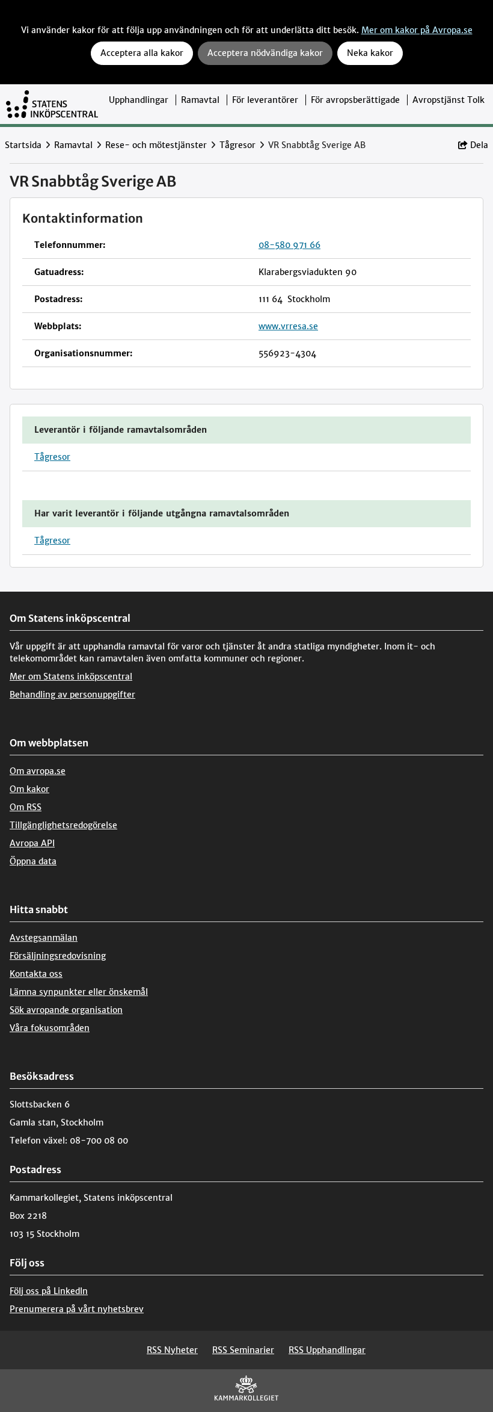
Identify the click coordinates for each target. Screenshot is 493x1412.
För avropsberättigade (355, 99)
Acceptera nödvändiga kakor (265, 53)
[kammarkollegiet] (246, 1390)
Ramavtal (200, 99)
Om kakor (29, 789)
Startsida (23, 145)
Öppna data (33, 861)
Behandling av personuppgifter (72, 694)
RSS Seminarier (243, 1350)
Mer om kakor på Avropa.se (417, 30)
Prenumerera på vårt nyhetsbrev (77, 1309)
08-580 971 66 (289, 245)
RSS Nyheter (172, 1350)
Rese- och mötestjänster (156, 145)
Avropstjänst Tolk (448, 99)
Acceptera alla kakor (141, 53)
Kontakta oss (36, 973)
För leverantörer (265, 99)
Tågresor (237, 145)
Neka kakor (370, 53)
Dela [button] (479, 145)
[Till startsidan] (52, 104)
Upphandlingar (138, 99)
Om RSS (25, 807)
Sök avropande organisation (66, 1010)
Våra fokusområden (50, 1028)
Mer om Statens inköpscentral (71, 676)
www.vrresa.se (288, 326)
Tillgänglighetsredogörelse (63, 825)
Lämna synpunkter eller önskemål (79, 991)
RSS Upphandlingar (327, 1350)
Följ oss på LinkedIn (49, 1291)
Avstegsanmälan (44, 937)
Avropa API (32, 843)
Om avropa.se (38, 771)
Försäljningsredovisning (58, 955)
